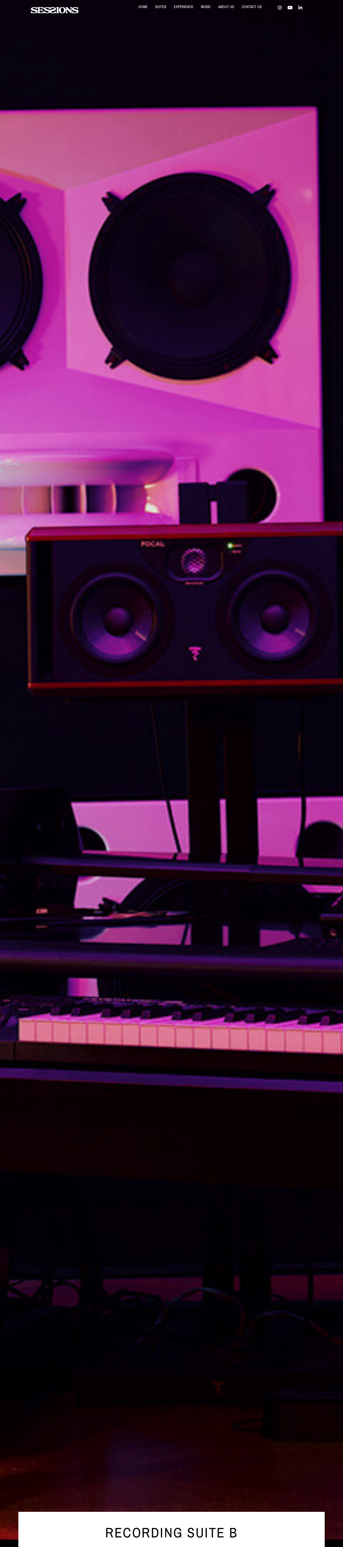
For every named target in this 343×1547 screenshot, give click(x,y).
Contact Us (252, 6)
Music (206, 6)
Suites (160, 6)
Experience (183, 6)
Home (143, 6)
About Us (226, 6)
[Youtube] (290, 7)
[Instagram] (279, 7)
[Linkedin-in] (300, 7)
